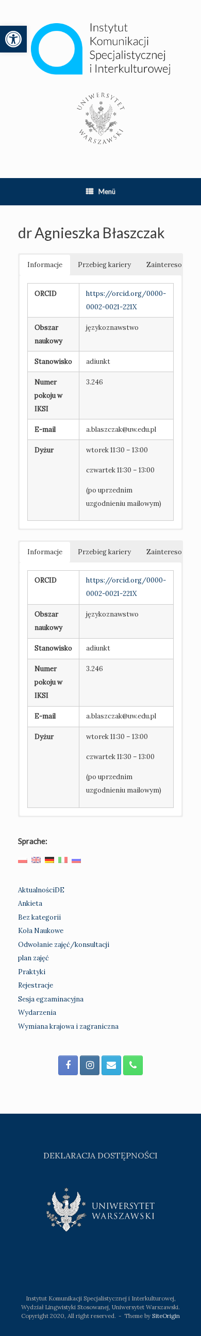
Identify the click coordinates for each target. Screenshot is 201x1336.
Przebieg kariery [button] (104, 264)
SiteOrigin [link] (166, 1316)
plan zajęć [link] (33, 958)
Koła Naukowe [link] (40, 930)
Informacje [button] (44, 264)
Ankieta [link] (30, 903)
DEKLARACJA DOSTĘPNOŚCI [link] (100, 1155)
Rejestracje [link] (35, 985)
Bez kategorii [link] (39, 917)
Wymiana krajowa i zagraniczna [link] (68, 1026)
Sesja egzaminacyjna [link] (50, 999)
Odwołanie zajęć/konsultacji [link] (63, 944)
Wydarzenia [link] (37, 1012)
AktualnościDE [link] (41, 890)
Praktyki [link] (31, 972)
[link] (13, 39)
